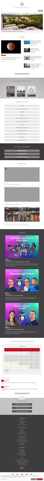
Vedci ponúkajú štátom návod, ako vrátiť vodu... (35, 50)
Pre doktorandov (22, 438)
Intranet (22, 467)
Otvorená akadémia (22, 464)
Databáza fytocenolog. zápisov (22, 462)
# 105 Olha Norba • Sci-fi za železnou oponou (14, 329)
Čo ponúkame (22, 455)
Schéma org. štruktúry (22, 421)
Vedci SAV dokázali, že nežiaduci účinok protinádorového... (36, 65)
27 (21, 367)
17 (6, 363)
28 (26, 367)
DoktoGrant (22, 443)
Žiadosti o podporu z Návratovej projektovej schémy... (36, 58)
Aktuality (22, 449)
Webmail (22, 468)
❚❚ (8, 87)
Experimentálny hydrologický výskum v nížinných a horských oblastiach (19, 389)
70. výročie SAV (22, 452)
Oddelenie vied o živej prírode (22, 407)
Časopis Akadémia (22, 463)
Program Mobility (22, 444)
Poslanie (22, 420)
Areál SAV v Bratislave (22, 453)
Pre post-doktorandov (22, 440)
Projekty (22, 429)
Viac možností (4, 479)
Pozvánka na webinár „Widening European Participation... (36, 42)
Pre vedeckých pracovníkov (22, 441)
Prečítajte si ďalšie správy (22, 74)
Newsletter (22, 450)
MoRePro (22, 442)
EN (42, 10)
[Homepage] (22, 4)
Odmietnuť (33, 479)
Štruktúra (22, 422)
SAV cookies (22, 476)
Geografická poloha (22, 424)
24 (6, 367)
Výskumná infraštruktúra (22, 434)
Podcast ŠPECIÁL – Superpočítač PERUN (14, 295)
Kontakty (22, 423)
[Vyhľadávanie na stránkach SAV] (38, 10)
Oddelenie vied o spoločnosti (22, 411)
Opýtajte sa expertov (22, 401)
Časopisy (22, 431)
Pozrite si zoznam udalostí (22, 393)
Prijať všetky (39, 479)
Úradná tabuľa (22, 451)
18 (11, 363)
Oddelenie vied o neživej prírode (22, 404)
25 (11, 367)
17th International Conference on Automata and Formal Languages (18, 382)
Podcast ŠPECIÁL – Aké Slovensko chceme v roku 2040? (17, 262)
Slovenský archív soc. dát (22, 461)
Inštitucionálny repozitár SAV (22, 459)
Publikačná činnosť (22, 432)
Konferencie (22, 430)
